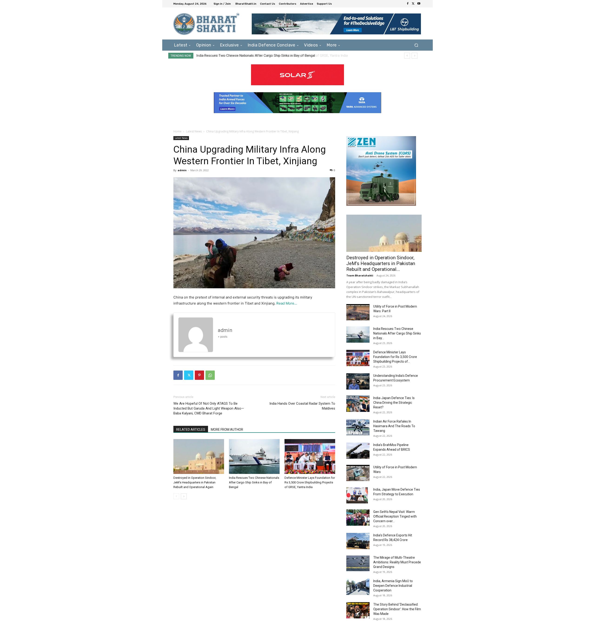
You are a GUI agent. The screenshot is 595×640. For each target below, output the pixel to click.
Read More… (286, 303)
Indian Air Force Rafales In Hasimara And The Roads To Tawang (394, 426)
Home (177, 131)
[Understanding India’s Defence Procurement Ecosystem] (358, 381)
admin (182, 170)
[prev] (407, 56)
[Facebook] (407, 4)
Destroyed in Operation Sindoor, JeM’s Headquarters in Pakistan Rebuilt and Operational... (380, 263)
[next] (414, 56)
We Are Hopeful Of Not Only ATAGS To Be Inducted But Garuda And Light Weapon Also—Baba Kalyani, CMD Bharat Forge (208, 408)
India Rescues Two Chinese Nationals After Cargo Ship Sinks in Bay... (397, 333)
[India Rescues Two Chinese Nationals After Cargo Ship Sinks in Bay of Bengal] (254, 456)
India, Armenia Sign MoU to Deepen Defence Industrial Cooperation (393, 585)
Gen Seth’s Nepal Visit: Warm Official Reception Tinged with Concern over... (395, 516)
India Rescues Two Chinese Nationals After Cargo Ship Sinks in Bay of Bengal (254, 482)
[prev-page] (176, 496)
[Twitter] (413, 4)
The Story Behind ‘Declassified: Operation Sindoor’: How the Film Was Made (397, 609)
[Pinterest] (199, 375)
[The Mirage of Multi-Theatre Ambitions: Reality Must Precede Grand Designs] (358, 563)
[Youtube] (419, 4)
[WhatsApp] (210, 375)
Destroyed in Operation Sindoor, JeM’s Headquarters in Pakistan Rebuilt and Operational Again (194, 482)
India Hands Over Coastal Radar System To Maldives (302, 405)
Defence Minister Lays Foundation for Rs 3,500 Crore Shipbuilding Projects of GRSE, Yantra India (270, 55)
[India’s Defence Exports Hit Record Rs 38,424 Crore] (358, 541)
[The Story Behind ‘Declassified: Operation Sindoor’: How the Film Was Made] (358, 610)
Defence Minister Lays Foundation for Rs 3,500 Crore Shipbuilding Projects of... (395, 356)
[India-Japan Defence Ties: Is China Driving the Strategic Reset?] (358, 404)
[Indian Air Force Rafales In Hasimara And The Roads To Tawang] (358, 427)
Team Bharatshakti (359, 275)
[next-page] (184, 496)
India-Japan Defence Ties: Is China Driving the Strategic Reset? (394, 402)
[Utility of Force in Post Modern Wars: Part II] (358, 312)
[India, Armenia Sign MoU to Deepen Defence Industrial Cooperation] (358, 587)
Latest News (194, 131)
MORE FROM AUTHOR (227, 429)
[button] (416, 44)
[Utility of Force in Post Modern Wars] (358, 473)
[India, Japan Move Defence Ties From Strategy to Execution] (357, 495)
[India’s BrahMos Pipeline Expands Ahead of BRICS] (358, 451)
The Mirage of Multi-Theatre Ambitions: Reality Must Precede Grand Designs (397, 562)
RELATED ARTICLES (190, 429)
